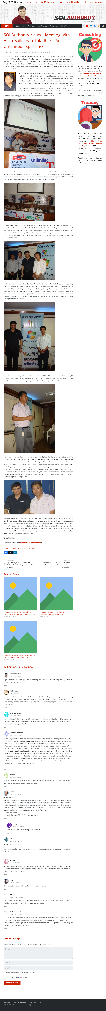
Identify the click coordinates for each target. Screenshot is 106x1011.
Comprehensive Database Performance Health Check (56, 2)
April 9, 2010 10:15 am (16, 693)
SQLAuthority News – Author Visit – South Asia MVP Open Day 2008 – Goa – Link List (20, 656)
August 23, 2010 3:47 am (16, 897)
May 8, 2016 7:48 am (18, 826)
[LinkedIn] (91, 26)
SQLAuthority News (32, 52)
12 (46, 52)
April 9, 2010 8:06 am (15, 676)
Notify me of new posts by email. (17, 977)
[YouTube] (87, 26)
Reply (5, 685)
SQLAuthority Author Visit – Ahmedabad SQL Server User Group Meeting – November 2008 (19, 613)
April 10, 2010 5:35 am (16, 882)
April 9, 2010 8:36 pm (15, 794)
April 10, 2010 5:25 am (16, 863)
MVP (7, 548)
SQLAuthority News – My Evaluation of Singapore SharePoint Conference (53, 613)
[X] (83, 26)
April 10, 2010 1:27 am (16, 841)
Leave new (27, 667)
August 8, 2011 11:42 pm (16, 914)
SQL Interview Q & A (10, 1003)
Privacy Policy (38, 1003)
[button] (103, 26)
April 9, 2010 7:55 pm (15, 715)
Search (30, 1003)
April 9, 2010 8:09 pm (15, 735)
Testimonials (96, 2)
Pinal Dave (19, 52)
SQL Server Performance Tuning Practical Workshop (90, 143)
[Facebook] (95, 26)
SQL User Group (14, 548)
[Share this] (6, 552)
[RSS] (98, 26)
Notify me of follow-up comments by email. (21, 973)
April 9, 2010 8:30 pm (15, 777)
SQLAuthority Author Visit (28, 548)
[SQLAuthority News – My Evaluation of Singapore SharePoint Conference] (56, 593)
